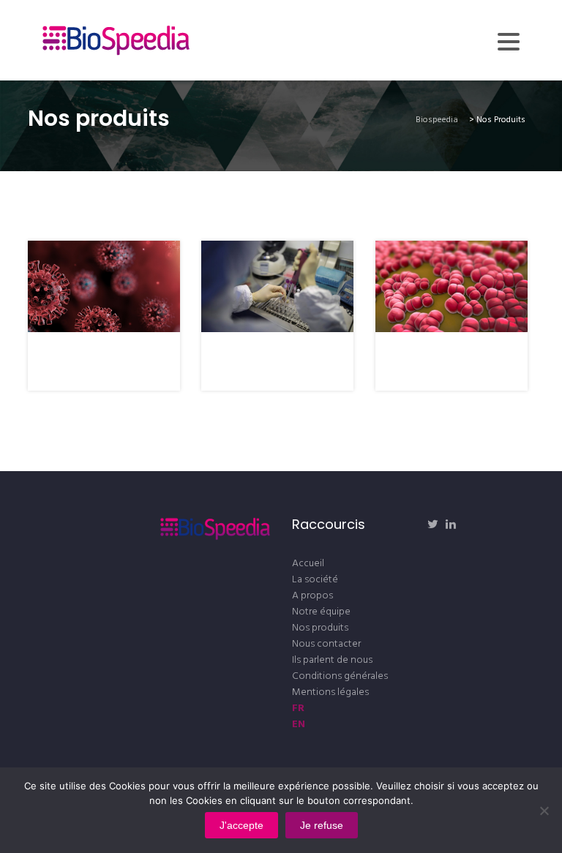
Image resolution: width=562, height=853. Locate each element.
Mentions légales (330, 692)
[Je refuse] (543, 810)
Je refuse (321, 825)
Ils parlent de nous (332, 660)
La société (315, 579)
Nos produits (320, 628)
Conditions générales (340, 676)
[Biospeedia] (116, 40)
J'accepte (241, 825)
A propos (312, 595)
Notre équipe (321, 612)
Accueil (308, 563)
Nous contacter (326, 644)
